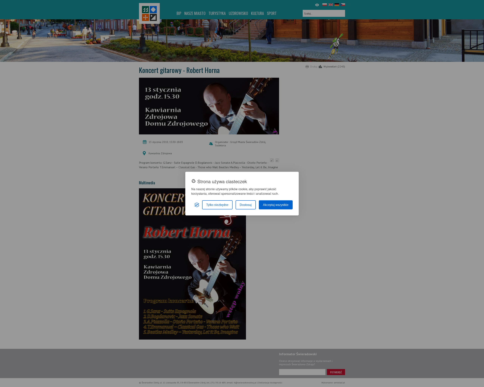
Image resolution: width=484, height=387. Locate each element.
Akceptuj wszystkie (276, 204)
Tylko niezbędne (217, 204)
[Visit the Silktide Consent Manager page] (197, 204)
